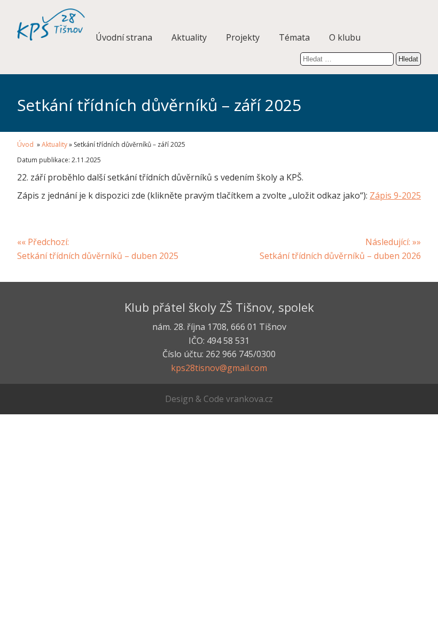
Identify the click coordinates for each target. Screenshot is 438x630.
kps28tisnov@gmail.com (219, 368)
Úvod (26, 144)
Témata (294, 37)
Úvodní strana (124, 37)
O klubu (345, 37)
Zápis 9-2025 (395, 195)
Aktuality (189, 37)
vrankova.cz (249, 399)
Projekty (243, 37)
